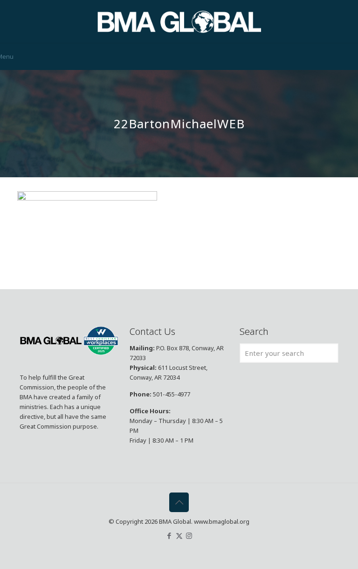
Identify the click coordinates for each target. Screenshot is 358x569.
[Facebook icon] (169, 535)
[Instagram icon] (189, 535)
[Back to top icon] (179, 502)
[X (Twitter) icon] (179, 535)
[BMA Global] (179, 21)
